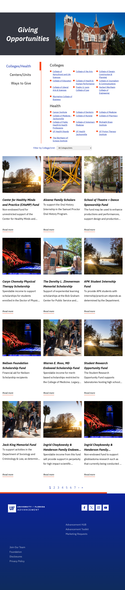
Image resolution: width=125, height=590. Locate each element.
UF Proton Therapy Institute (107, 133)
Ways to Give (21, 83)
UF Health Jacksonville (81, 133)
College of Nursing (84, 116)
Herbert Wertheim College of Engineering (107, 90)
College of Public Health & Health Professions (60, 125)
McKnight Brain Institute (106, 123)
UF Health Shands (61, 131)
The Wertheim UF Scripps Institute (60, 139)
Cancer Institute (60, 112)
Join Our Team (17, 547)
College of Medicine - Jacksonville (62, 117)
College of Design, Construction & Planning (107, 74)
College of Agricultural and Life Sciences (62, 74)
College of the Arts (84, 71)
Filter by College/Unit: (44, 148)
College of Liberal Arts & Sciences (60, 88)
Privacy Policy (17, 561)
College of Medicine (108, 112)
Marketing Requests (76, 533)
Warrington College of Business (62, 98)
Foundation (16, 551)
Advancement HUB (76, 524)
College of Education (62, 81)
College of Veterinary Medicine (85, 123)
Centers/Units (20, 74)
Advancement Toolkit (77, 529)
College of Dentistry (85, 112)
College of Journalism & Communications (109, 82)
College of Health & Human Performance (85, 82)
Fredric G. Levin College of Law (82, 88)
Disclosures (16, 556)
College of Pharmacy (108, 116)
